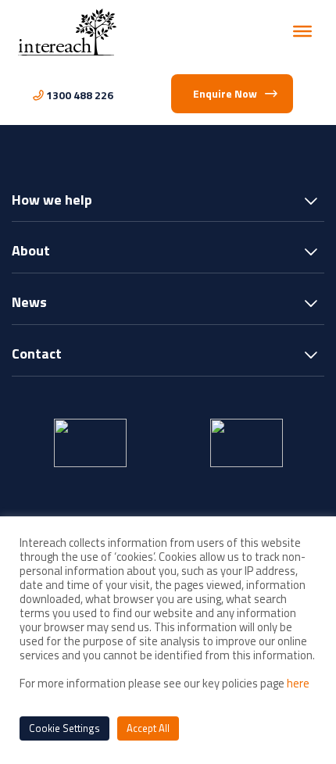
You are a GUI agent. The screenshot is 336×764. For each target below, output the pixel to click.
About (31, 252)
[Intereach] (67, 31)
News (29, 303)
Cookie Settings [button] (64, 728)
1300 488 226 (79, 95)
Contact (37, 355)
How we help (52, 201)
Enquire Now (225, 93)
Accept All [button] (148, 728)
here (298, 683)
